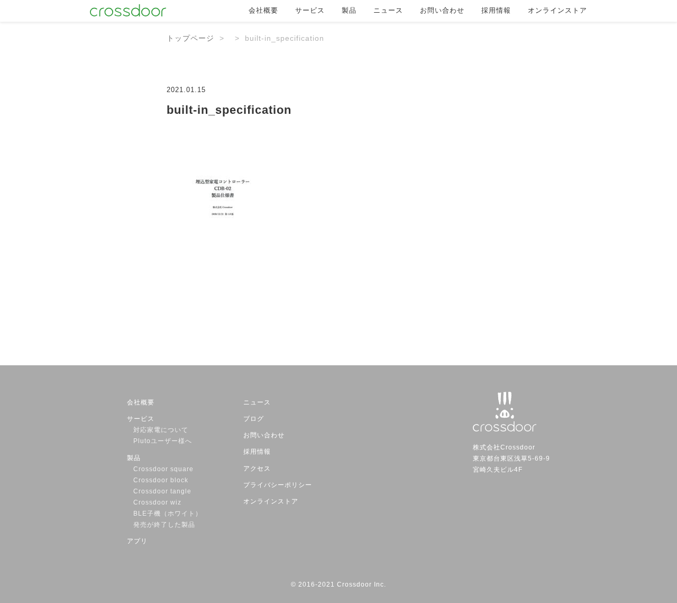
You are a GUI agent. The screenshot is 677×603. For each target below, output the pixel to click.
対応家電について (160, 430)
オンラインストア (557, 10)
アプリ (137, 541)
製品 (349, 10)
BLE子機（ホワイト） (167, 513)
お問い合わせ (442, 10)
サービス (310, 10)
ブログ (253, 418)
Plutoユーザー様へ (162, 441)
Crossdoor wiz (157, 502)
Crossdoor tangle (165, 491)
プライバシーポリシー (277, 485)
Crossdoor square (163, 469)
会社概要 (263, 10)
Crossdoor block (160, 480)
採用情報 (496, 10)
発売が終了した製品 (164, 524)
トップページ (190, 38)
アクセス (257, 468)
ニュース (388, 10)
